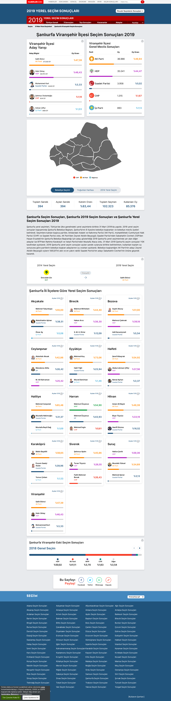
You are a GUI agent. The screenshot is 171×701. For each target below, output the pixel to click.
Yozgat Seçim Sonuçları (125, 687)
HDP (97, 71)
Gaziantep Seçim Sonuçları (38, 640)
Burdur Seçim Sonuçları (125, 623)
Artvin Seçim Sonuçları (66, 614)
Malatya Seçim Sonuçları (96, 661)
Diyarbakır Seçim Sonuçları (68, 631)
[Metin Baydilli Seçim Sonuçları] (33, 453)
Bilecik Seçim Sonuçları (125, 618)
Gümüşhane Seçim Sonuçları (98, 640)
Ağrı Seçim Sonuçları (124, 606)
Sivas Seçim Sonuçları (66, 678)
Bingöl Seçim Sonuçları (37, 623)
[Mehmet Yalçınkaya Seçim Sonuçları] (33, 310)
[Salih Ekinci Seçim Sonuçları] (32, 60)
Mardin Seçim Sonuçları (37, 665)
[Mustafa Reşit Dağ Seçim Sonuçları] (33, 429)
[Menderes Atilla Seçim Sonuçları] (33, 369)
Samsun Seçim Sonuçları (97, 674)
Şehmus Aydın (80, 451)
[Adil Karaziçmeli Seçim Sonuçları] (110, 333)
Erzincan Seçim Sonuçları (67, 635)
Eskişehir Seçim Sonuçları (126, 635)
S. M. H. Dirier (79, 332)
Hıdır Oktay (40, 513)
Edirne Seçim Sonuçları (125, 631)
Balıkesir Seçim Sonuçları (126, 614)
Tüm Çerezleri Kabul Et (11, 698)
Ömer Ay (39, 332)
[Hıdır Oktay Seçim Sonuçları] (32, 72)
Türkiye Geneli (52, 22)
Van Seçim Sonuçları (65, 687)
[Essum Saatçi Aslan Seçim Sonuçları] (33, 466)
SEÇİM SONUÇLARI (111, 2)
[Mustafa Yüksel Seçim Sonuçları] (110, 465)
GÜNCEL (73, 2)
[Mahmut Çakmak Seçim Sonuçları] (110, 322)
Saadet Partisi (102, 83)
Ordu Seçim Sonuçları (95, 670)
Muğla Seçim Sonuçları (96, 665)
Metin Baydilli (41, 451)
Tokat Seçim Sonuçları (66, 683)
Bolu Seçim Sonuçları (95, 623)
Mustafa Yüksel (118, 463)
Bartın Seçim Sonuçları (37, 618)
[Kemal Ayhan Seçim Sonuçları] (110, 381)
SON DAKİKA (63, 2)
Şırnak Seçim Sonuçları (125, 678)
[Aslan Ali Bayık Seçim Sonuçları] (110, 405)
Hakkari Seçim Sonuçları (125, 640)
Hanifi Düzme (118, 427)
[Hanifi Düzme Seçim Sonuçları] (110, 429)
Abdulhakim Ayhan (44, 320)
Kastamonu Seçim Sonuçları (68, 653)
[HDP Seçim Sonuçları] (91, 72)
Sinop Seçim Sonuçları (37, 678)
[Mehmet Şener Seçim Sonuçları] (110, 476)
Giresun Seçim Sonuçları (67, 640)
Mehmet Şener (118, 475)
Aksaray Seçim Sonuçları (38, 610)
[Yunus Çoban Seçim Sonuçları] (33, 479)
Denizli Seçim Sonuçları (37, 631)
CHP (97, 95)
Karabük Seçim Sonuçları (97, 648)
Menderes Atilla (42, 368)
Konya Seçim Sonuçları (37, 661)
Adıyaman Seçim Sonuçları (68, 606)
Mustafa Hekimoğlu (44, 416)
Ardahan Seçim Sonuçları (38, 614)
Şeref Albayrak (118, 356)
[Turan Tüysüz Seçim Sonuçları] (71, 465)
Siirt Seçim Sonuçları (124, 674)
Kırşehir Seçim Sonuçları (67, 657)
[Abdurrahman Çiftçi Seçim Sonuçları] (110, 369)
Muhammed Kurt (43, 525)
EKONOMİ (82, 2)
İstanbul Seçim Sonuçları (126, 644)
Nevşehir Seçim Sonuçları (38, 670)
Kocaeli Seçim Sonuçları (125, 657)
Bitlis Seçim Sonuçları (65, 623)
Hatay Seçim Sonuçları (37, 644)
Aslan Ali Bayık (118, 404)
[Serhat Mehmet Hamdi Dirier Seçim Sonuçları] (71, 333)
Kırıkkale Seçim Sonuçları (126, 653)
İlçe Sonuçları (85, 22)
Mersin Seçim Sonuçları (66, 665)
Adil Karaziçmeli (119, 332)
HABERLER (52, 2)
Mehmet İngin (80, 427)
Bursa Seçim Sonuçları (37, 627)
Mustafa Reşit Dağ (43, 427)
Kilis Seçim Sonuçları (95, 657)
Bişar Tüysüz (117, 416)
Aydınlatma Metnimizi (10, 694)
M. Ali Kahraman (43, 380)
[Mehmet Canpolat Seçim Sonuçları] (33, 405)
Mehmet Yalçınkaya (44, 309)
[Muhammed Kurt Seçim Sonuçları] (32, 84)
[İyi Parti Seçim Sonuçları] (91, 109)
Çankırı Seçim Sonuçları (96, 627)
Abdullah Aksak (42, 356)
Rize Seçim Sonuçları (36, 674)
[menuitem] (108, 162)
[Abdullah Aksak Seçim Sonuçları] (33, 358)
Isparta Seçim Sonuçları (96, 644)
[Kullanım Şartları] (136, 697)
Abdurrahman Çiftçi (120, 368)
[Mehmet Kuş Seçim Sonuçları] (71, 358)
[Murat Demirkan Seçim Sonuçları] (71, 381)
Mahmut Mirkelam (82, 309)
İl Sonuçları (68, 22)
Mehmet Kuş (79, 356)
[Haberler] (35, 3)
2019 (35, 19)
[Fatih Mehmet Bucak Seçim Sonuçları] (71, 477)
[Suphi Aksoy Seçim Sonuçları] (110, 310)
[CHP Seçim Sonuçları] (91, 97)
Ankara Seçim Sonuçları (96, 610)
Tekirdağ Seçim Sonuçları (38, 683)
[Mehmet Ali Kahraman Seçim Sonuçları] (33, 381)
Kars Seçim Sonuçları (36, 653)
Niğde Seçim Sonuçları (66, 670)
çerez (43, 687)
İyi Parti (99, 108)
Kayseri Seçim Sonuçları (96, 653)
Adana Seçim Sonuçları (37, 606)
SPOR (99, 2)
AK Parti (99, 59)
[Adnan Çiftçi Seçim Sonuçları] (32, 109)
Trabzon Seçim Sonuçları (97, 683)
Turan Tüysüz (80, 463)
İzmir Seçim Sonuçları (36, 648)
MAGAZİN (91, 2)
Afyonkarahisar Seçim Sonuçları (100, 606)
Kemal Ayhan (117, 380)
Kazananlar (102, 22)
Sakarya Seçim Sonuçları (67, 674)
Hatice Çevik (117, 451)
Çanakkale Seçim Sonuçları (68, 627)
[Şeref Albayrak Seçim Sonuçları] (110, 358)
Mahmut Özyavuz (81, 404)
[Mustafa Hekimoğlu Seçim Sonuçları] (33, 417)
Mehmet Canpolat (43, 404)
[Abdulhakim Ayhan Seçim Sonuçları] (33, 322)
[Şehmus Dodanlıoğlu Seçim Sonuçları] (32, 97)
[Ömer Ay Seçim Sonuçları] (33, 333)
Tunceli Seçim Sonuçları (125, 683)
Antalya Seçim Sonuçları (125, 610)
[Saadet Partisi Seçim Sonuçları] (91, 85)
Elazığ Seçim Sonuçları (37, 635)
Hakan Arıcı (79, 320)
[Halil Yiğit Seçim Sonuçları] (71, 369)
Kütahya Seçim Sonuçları (67, 661)
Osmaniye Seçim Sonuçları (127, 670)
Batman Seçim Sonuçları (67, 618)
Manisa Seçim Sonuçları (125, 661)
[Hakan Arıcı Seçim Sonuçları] (71, 322)
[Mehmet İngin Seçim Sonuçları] (71, 429)
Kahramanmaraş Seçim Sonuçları (70, 648)
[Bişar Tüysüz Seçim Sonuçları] (110, 417)
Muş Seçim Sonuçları (124, 665)
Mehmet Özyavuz (81, 416)
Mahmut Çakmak (119, 320)
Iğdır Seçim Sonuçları (65, 644)
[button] (140, 548)
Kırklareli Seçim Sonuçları (38, 657)
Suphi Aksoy (117, 309)
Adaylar (119, 22)
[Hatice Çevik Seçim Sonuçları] (110, 453)
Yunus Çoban (41, 477)
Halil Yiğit (78, 368)
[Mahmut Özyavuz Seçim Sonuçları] (71, 405)
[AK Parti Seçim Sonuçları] (91, 60)
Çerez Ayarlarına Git (31, 698)
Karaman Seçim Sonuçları (126, 648)
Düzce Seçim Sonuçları (96, 631)
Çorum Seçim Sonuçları (125, 627)
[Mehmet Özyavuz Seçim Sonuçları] (71, 417)
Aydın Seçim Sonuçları (95, 614)
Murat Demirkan (81, 380)
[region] (25, 693)
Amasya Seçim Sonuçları (67, 610)
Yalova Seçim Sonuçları (96, 687)
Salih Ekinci (125, 278)
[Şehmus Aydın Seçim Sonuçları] (71, 453)
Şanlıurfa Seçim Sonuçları (97, 678)
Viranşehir (85, 273)
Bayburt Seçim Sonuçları (96, 618)
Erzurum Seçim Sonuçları (97, 635)
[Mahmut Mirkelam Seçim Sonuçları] (71, 310)
